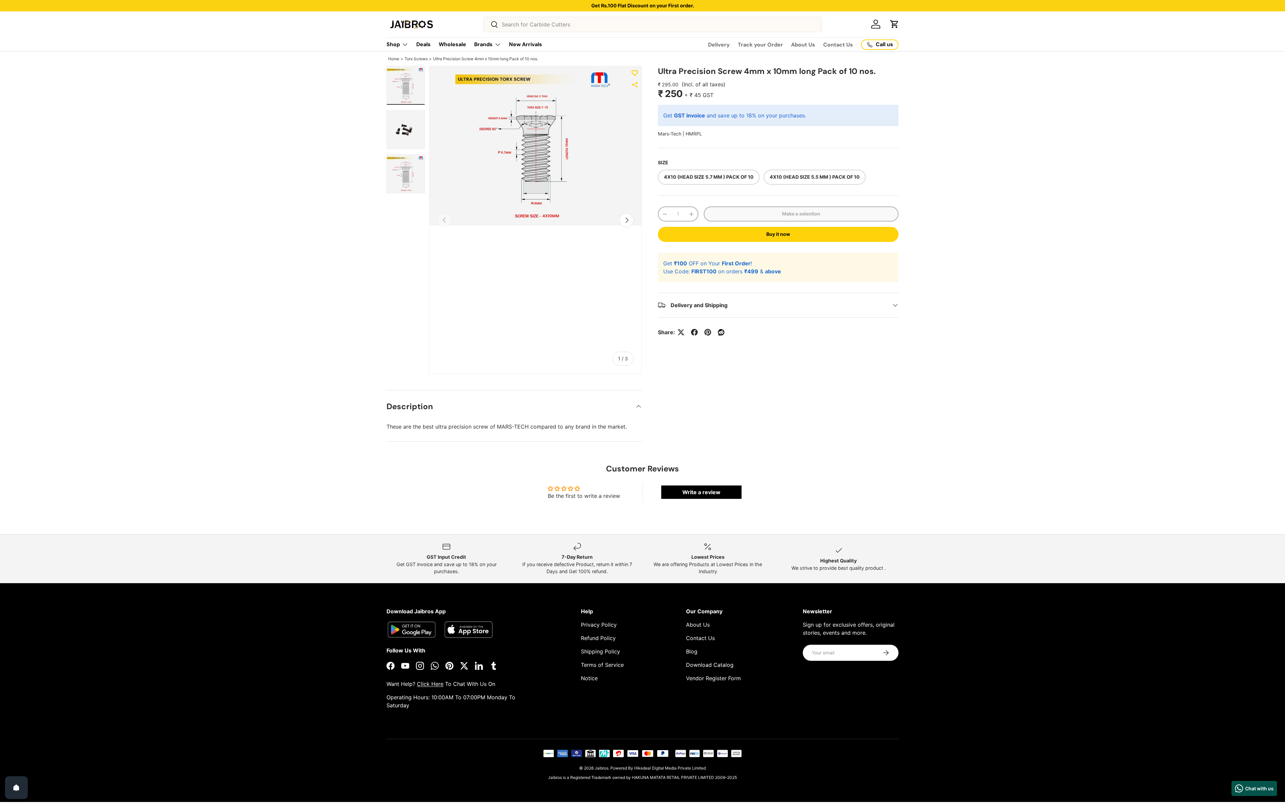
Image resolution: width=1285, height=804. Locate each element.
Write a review (701, 492)
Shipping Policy (600, 651)
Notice (589, 678)
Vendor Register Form (713, 678)
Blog (691, 651)
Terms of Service (602, 664)
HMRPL (694, 134)
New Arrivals (525, 44)
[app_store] (412, 629)
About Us (803, 44)
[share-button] (634, 84)
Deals (423, 44)
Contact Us (838, 44)
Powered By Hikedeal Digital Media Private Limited (658, 768)
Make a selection (801, 213)
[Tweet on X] (681, 332)
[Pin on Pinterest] (707, 332)
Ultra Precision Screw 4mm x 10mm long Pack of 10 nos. (485, 58)
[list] (535, 146)
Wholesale (452, 44)
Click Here (430, 684)
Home (393, 58)
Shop (393, 44)
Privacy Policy (599, 624)
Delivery (719, 44)
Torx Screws (416, 58)
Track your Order (760, 44)
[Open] (16, 787)
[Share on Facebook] (694, 332)
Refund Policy (598, 638)
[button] (894, 24)
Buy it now (778, 234)
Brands (483, 44)
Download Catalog (710, 664)
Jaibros (601, 768)
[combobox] (652, 24)
